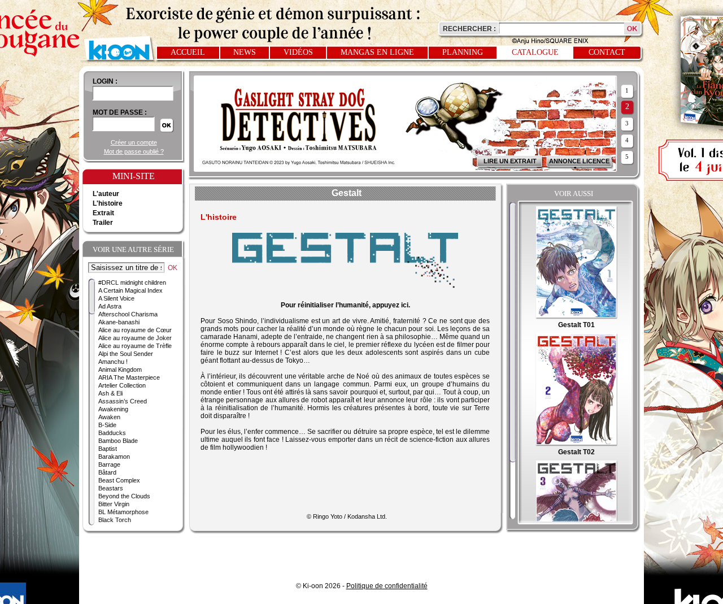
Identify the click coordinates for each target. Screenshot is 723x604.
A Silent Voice (116, 298)
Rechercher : (469, 29)
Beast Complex (119, 480)
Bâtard (107, 472)
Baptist (107, 448)
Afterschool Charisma (128, 314)
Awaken (109, 417)
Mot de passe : (120, 112)
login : (105, 81)
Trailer (103, 223)
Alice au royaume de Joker (135, 337)
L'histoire (108, 203)
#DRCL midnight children (132, 282)
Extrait (103, 213)
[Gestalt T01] (576, 317)
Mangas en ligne (377, 52)
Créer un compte (134, 142)
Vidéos (298, 52)
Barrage (109, 464)
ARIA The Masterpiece (129, 377)
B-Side (107, 425)
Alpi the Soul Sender (125, 353)
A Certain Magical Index (130, 290)
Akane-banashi (119, 322)
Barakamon (114, 456)
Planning (462, 52)
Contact (607, 52)
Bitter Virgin (113, 504)
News (244, 52)
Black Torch (114, 519)
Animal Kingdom (120, 369)
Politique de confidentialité (387, 586)
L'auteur (106, 194)
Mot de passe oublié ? (134, 151)
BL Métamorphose (123, 512)
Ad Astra (109, 306)
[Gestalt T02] (576, 444)
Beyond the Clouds (124, 496)
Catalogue (535, 52)
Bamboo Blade (118, 440)
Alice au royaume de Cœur (135, 330)
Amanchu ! (113, 361)
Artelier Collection (122, 385)
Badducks (112, 432)
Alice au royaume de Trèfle (135, 345)
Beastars (110, 488)
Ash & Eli (110, 393)
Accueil (188, 52)
